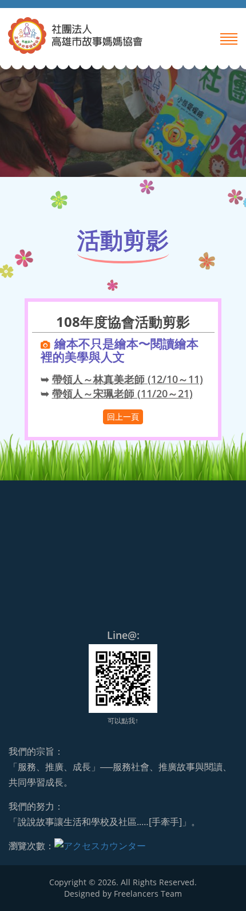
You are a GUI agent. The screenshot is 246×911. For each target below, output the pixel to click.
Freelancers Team (148, 893)
